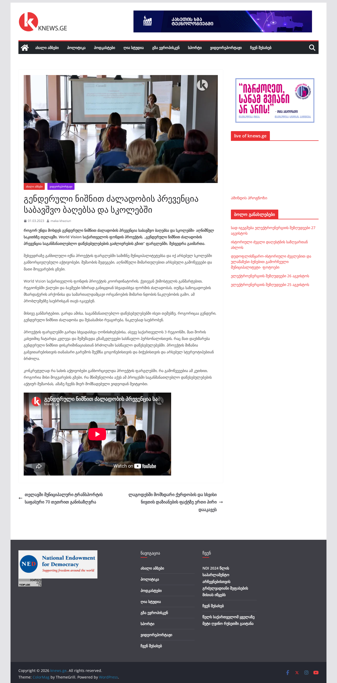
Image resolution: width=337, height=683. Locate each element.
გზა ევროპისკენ (166, 47)
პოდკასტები (104, 47)
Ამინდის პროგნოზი (249, 197)
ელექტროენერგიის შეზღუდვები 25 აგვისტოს (270, 284)
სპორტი (195, 47)
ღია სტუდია (133, 47)
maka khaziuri (61, 221)
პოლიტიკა (76, 47)
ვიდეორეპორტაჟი (226, 47)
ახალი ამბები (47, 47)
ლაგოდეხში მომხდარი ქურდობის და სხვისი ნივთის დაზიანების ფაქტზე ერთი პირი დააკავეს (172, 502)
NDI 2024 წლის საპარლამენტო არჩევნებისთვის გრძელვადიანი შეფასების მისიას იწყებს (225, 581)
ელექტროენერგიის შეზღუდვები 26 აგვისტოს (270, 275)
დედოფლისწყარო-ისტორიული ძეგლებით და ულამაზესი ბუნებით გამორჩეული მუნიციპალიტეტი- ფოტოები (271, 262)
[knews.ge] (24, 47)
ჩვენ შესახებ (260, 47)
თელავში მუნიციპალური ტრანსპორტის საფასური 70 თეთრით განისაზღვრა (64, 498)
